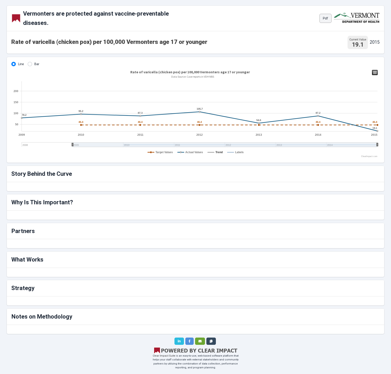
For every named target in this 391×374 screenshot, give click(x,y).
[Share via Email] (200, 341)
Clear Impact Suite (164, 355)
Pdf (325, 18)
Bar (36, 64)
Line (21, 64)
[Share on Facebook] (189, 341)
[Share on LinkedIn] (179, 341)
